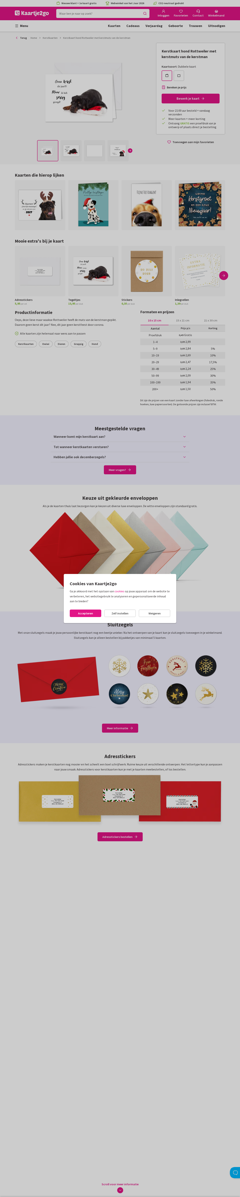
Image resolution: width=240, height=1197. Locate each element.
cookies (119, 591)
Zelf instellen (120, 613)
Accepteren (85, 613)
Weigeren (154, 613)
